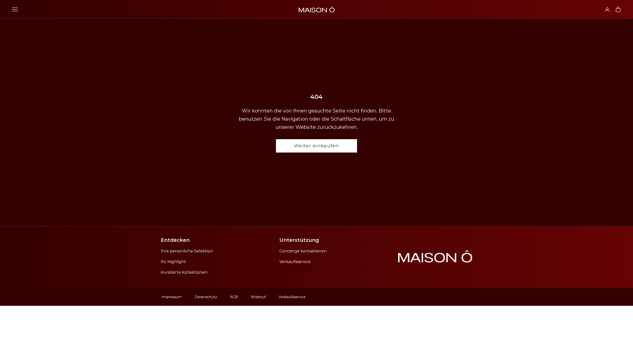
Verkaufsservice (295, 261)
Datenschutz (206, 297)
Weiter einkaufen (316, 146)
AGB (234, 297)
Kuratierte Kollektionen (184, 272)
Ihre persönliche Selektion (187, 251)
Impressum (172, 297)
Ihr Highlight (173, 261)
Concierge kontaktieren (303, 251)
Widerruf (258, 297)
